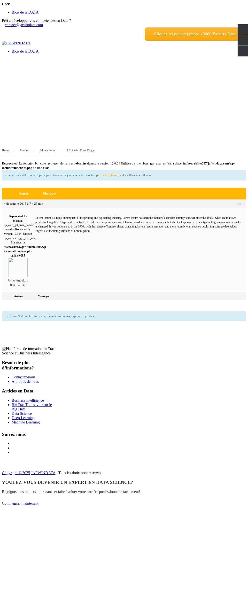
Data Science (22, 413)
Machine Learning (26, 422)
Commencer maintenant (20, 503)
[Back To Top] (3, 591)
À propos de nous (25, 381)
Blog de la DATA (25, 12)
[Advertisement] (124, 91)
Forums (24, 150)
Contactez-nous (23, 377)
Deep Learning (23, 418)
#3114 (240, 203)
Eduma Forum (48, 150)
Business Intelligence (28, 400)
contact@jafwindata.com (24, 25)
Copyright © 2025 (16, 473)
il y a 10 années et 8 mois (136, 175)
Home (5, 150)
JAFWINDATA (43, 473)
